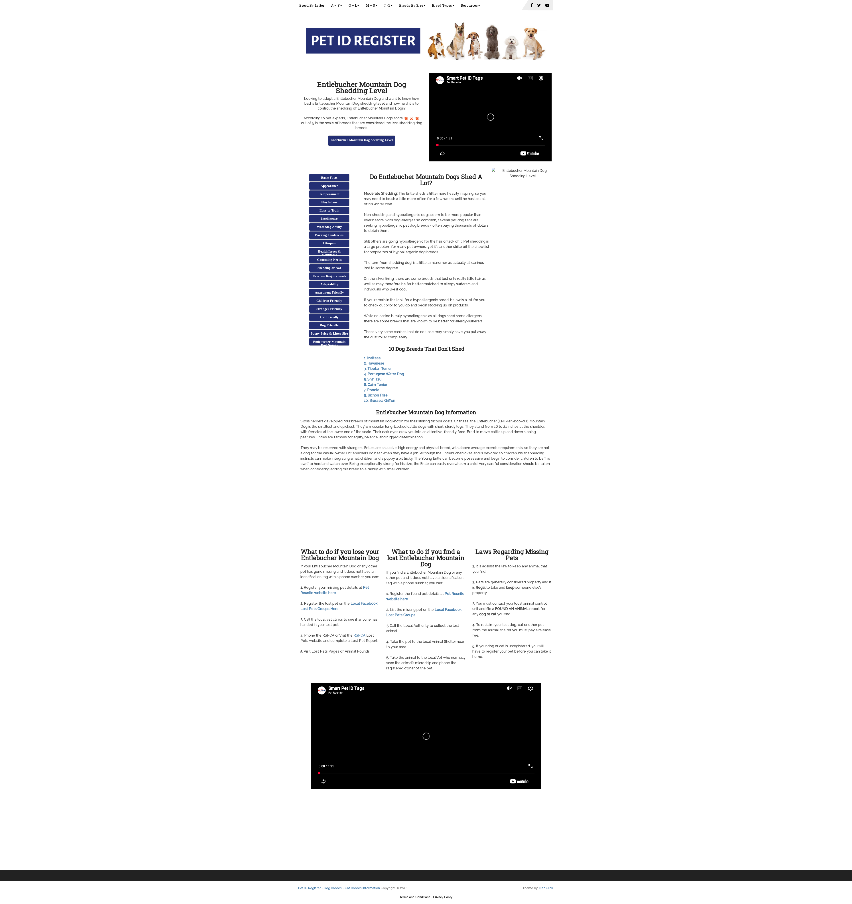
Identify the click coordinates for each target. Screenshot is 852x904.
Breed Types (442, 5)
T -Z (387, 5)
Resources (469, 5)
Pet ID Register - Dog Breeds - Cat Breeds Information (339, 888)
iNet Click (546, 888)
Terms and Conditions (415, 897)
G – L (353, 5)
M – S (370, 5)
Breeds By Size (411, 5)
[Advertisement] (362, 157)
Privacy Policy (442, 897)
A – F (335, 5)
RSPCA (359, 635)
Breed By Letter (311, 5)
